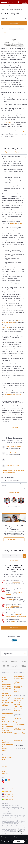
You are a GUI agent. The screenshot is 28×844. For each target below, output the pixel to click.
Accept (18, 841)
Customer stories (7, 760)
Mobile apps (5, 693)
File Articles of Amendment (6, 729)
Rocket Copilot (7, 122)
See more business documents (19, 690)
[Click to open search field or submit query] (19, 2)
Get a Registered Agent (6, 716)
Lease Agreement (19, 698)
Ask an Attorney (6, 688)
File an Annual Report (8, 726)
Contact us (5, 773)
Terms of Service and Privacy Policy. (10, 838)
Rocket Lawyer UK (8, 789)
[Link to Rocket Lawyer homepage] (7, 2)
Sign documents (6, 684)
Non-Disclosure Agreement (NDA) (19, 675)
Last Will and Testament (17, 719)
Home (4, 675)
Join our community (7, 757)
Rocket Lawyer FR (8, 794)
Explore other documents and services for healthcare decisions (13, 471)
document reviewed (10, 394)
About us (4, 767)
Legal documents (7, 682)
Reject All (6, 841)
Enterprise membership (5, 741)
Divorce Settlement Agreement (19, 725)
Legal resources (6, 695)
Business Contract (19, 679)
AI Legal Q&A (5, 679)
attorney (21, 131)
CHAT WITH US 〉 (19, 741)
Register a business (7, 713)
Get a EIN (4, 719)
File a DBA (5, 724)
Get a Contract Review (14, 539)
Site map (4, 700)
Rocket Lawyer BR (8, 799)
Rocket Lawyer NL (8, 796)
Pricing (4, 677)
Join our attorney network (7, 747)
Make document (14, 23)
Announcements (6, 769)
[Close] (26, 839)
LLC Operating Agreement (18, 686)
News (3, 771)
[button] (1, 6)
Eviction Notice (18, 700)
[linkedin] (6, 780)
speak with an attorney (16, 223)
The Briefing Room (7, 698)
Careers (4, 750)
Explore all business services (7, 733)
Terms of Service (20, 831)
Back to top (15, 427)
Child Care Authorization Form (19, 728)
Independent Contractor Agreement (17, 682)
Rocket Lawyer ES (8, 791)
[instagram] (9, 780)
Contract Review (6, 686)
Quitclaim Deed (18, 706)
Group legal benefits (7, 744)
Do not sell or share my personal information (7, 704)
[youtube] (3, 782)
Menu (24, 2)
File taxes (4, 691)
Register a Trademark (8, 722)
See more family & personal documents (19, 732)
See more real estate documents (19, 709)
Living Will (16, 722)
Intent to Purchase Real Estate (19, 703)
